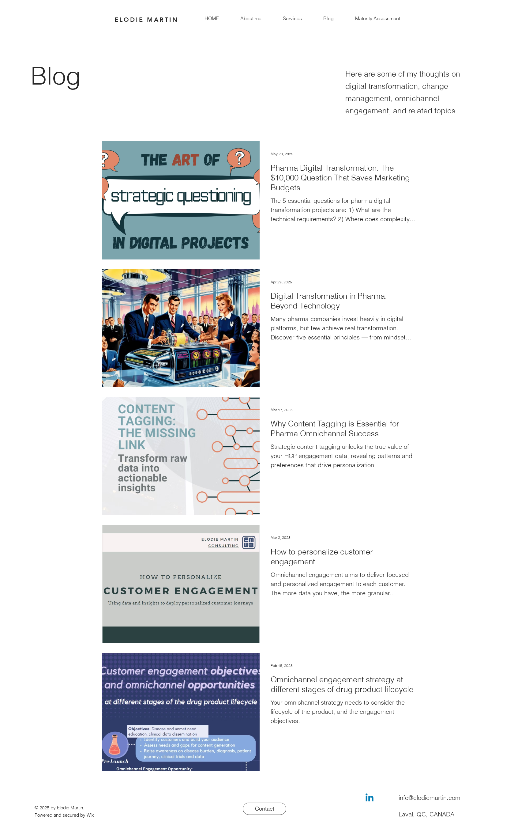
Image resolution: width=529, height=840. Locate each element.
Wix (90, 815)
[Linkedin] (369, 798)
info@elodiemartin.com (429, 797)
